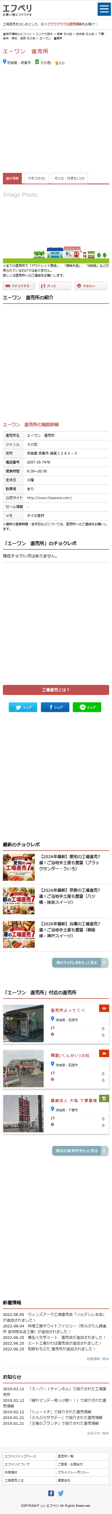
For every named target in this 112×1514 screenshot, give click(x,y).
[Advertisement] (56, 120)
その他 (45, 62)
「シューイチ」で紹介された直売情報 (59, 1412)
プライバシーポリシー (73, 1472)
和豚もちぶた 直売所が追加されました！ (62, 1349)
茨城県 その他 (85, 34)
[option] (56, 225)
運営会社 (64, 1480)
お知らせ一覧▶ (98, 1433)
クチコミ (36, 178)
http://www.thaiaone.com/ (49, 498)
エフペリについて (17, 1464)
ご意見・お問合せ (70, 1464)
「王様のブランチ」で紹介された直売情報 (63, 1423)
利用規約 (11, 1472)
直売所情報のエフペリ (17, 34)
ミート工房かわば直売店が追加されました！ (65, 1343)
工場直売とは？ (56, 690)
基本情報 (12, 178)
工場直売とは (14, 1480)
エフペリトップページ (20, 1456)
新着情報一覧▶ (98, 1359)
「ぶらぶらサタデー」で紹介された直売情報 (65, 1418)
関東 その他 (64, 34)
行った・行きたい (70, 178)
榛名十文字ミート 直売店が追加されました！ (67, 1338)
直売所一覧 (66, 1456)
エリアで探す (44, 34)
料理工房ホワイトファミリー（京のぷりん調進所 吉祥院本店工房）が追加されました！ (54, 1329)
